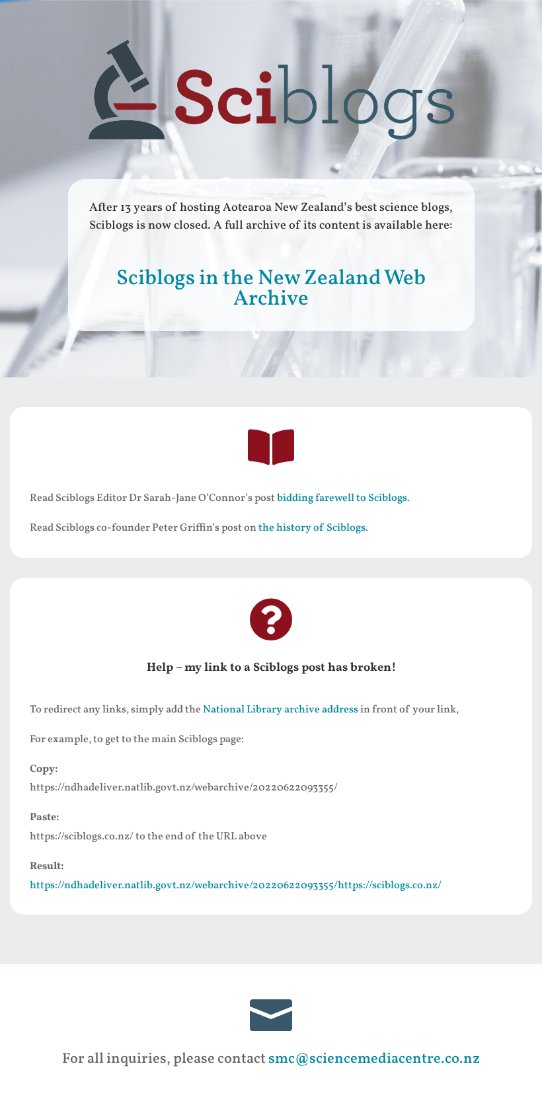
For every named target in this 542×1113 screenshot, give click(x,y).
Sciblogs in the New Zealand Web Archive (271, 289)
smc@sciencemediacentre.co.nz (374, 1059)
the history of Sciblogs (312, 528)
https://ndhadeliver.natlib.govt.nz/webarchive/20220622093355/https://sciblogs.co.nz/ (236, 885)
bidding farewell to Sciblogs (342, 498)
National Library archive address (280, 710)
